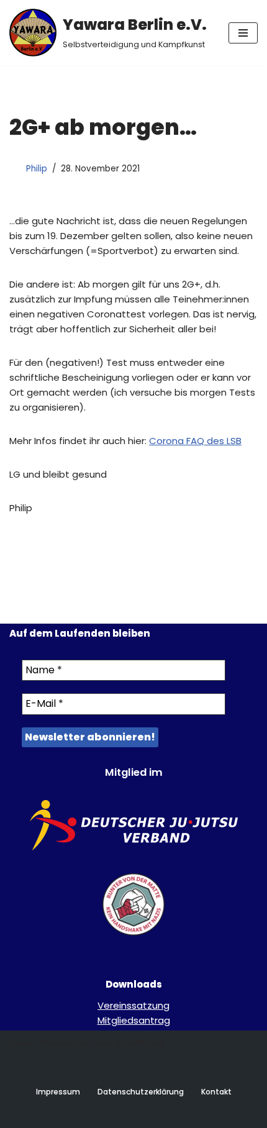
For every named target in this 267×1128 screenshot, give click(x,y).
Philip (36, 169)
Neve (21, 1042)
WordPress (139, 1042)
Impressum (58, 1091)
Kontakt (216, 1091)
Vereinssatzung (133, 1005)
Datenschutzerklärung (140, 1091)
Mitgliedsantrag (133, 1020)
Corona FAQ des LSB (195, 440)
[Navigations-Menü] (243, 32)
